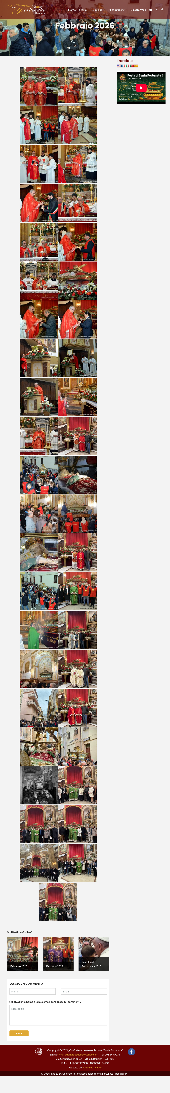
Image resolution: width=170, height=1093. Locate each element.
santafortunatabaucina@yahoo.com (77, 1054)
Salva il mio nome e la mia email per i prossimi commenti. (46, 1001)
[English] (119, 66)
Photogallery (116, 9)
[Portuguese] (132, 66)
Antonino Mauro (92, 1067)
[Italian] (127, 66)
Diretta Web (138, 9)
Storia (83, 9)
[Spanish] (136, 66)
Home (72, 9)
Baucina (97, 9)
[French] (123, 66)
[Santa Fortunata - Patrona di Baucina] (26, 8)
